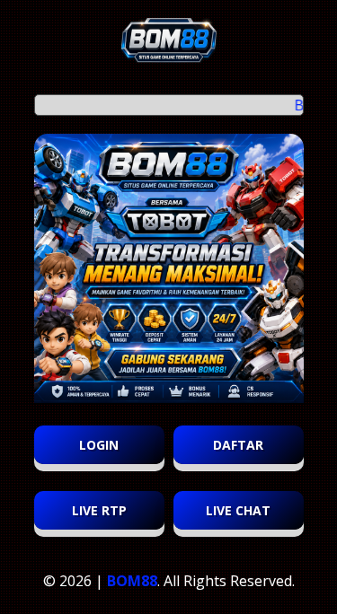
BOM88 (132, 581)
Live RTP (99, 510)
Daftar (238, 444)
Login (99, 444)
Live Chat (238, 510)
